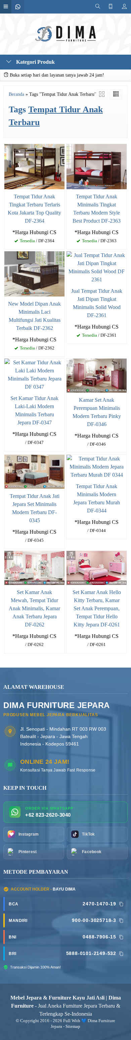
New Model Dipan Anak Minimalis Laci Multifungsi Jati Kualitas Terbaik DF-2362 (34, 316)
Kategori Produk (35, 62)
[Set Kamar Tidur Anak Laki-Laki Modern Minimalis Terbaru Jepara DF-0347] (34, 374)
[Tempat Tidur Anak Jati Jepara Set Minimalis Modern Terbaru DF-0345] (34, 471)
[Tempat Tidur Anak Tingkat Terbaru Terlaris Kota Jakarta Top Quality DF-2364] (34, 166)
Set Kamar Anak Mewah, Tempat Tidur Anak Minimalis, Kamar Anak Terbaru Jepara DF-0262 (34, 608)
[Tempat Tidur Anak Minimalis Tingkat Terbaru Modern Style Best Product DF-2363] (97, 166)
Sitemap (73, 1026)
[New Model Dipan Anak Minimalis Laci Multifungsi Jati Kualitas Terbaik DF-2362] (34, 273)
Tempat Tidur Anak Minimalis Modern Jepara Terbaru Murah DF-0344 (96, 498)
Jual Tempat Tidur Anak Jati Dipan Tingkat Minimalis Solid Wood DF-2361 (96, 303)
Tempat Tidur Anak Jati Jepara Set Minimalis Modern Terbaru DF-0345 (34, 508)
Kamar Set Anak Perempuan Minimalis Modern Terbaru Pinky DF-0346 (97, 412)
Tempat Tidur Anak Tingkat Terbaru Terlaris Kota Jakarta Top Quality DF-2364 (34, 209)
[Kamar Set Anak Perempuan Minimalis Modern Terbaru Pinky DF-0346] (97, 375)
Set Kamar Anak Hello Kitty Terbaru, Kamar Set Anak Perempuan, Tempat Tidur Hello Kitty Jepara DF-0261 (97, 608)
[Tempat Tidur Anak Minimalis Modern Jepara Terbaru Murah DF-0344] (97, 466)
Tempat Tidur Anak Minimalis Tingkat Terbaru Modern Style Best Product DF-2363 (97, 209)
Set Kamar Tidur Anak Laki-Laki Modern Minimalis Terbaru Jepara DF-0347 (34, 410)
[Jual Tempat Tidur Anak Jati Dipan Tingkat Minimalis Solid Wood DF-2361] (97, 267)
